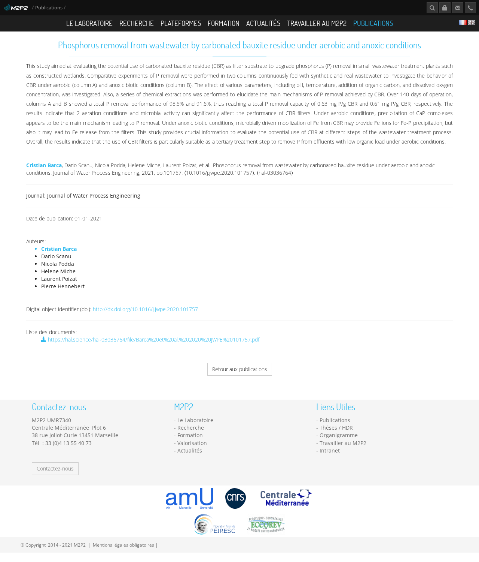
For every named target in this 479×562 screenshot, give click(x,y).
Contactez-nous (55, 468)
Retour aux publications (239, 369)
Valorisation (192, 443)
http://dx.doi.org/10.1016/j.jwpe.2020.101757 (145, 309)
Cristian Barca (44, 165)
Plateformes (181, 23)
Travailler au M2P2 (317, 23)
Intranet (330, 450)
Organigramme (339, 435)
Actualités (263, 23)
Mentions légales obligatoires (123, 545)
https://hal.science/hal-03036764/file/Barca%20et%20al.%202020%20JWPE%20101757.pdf (152, 339)
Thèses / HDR (336, 427)
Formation (224, 23)
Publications (49, 7)
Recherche (136, 23)
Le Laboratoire (89, 23)
